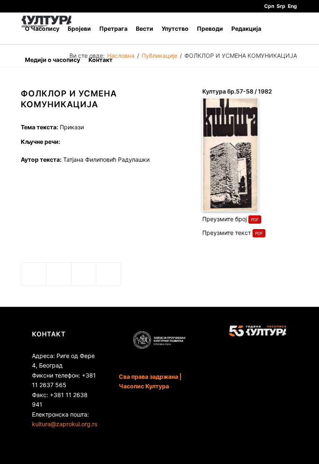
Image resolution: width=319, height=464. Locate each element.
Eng (292, 6)
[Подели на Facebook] (33, 274)
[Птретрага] (123, 59)
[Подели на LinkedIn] (83, 274)
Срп (269, 6)
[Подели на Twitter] (59, 274)
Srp (281, 6)
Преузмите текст (226, 232)
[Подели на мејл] (108, 274)
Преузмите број (224, 218)
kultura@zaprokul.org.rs (64, 423)
